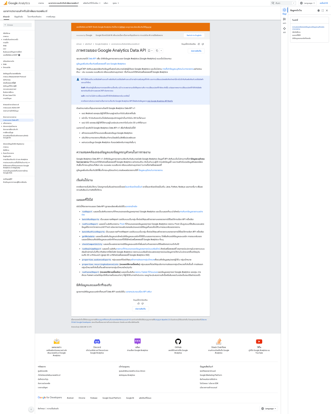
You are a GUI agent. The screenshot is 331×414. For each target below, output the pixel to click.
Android (70, 398)
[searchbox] (17, 25)
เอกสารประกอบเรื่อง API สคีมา (139, 291)
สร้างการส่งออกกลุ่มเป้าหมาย (143, 259)
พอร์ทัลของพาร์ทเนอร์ (208, 371)
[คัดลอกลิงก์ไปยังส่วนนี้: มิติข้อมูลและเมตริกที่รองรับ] (114, 285)
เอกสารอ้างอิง (131, 206)
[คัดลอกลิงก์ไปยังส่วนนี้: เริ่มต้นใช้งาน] (95, 180)
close (326, 10)
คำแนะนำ (6, 17)
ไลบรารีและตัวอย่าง (34, 17)
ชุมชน (115, 3)
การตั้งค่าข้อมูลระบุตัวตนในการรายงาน (178, 69)
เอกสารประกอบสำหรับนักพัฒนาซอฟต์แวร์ (63, 3)
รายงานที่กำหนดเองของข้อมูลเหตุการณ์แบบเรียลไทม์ (138, 249)
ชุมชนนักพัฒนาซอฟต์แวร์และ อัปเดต (132, 371)
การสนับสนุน (50, 17)
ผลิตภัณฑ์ (88, 44)
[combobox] (283, 3)
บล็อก (106, 3)
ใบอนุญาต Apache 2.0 (162, 320)
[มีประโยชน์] (199, 44)
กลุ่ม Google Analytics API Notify (160, 101)
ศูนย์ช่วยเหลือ (43, 371)
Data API (92, 58)
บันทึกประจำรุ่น (43, 379)
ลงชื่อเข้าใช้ (324, 3)
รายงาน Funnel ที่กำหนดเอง (146, 272)
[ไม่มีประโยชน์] (203, 44)
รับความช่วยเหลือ (44, 383)
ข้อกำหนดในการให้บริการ (208, 379)
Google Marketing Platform (211, 375)
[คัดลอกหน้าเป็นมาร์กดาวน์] (157, 50)
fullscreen (322, 10)
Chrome (82, 398)
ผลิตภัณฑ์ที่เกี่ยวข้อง (90, 3)
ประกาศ (148, 27)
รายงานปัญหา (43, 387)
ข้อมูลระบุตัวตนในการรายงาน (151, 170)
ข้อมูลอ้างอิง (18, 17)
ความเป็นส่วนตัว (53, 409)
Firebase (93, 398)
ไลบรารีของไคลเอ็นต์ (133, 187)
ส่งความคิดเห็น (196, 51)
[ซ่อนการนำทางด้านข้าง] (31, 409)
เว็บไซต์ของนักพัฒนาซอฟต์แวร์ (49, 375)
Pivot (122, 224)
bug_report (318, 10)
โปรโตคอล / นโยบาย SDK (209, 383)
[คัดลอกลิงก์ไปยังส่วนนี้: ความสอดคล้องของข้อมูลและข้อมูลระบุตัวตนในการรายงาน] (153, 152)
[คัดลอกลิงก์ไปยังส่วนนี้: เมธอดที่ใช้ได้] (95, 200)
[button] (17, 39)
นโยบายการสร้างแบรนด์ (208, 387)
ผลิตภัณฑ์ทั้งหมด (145, 398)
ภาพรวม (41, 3)
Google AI (130, 398)
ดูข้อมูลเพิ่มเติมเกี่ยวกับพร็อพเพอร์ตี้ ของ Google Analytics (101, 64)
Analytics (24, 3)
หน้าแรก (79, 44)
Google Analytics (101, 44)
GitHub (122, 27)
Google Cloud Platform (112, 398)
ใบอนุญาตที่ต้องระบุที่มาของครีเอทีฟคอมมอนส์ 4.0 (114, 320)
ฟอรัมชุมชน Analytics (127, 375)
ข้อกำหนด (41, 409)
